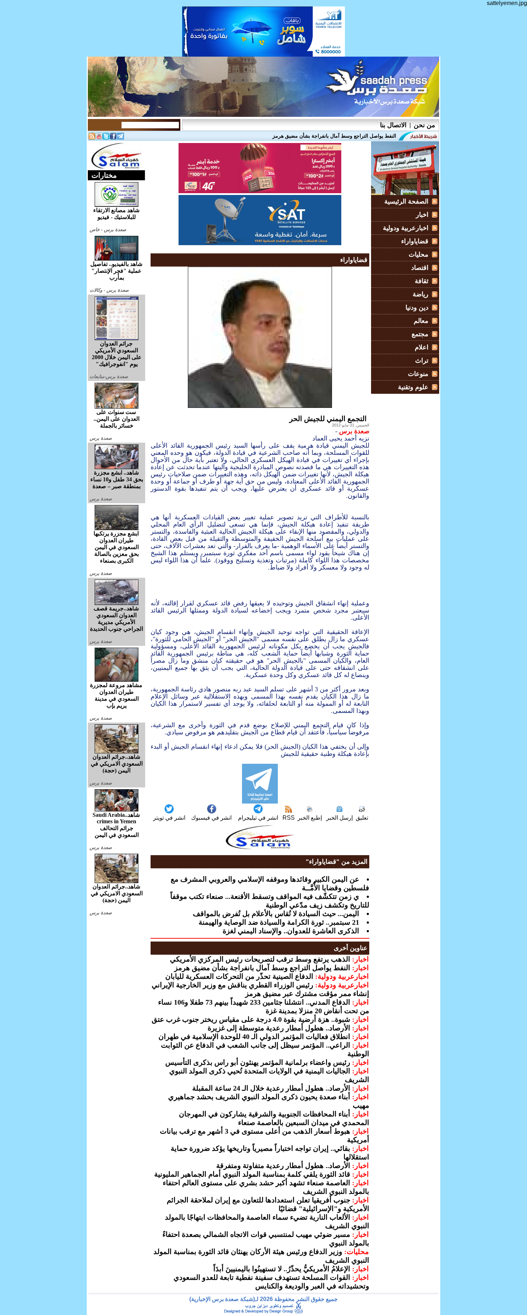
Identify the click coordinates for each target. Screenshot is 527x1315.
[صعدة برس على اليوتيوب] (99, 138)
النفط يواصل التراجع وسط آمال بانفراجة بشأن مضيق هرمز (262, 968)
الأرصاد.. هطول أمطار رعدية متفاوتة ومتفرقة (283, 1165)
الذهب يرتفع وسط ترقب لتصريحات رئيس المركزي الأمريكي (260, 959)
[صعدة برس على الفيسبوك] (113, 138)
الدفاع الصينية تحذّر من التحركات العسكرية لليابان (239, 976)
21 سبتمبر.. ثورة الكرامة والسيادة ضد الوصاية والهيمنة (279, 922)
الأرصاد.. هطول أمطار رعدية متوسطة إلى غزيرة (279, 1028)
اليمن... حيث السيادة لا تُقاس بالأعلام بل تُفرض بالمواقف (276, 914)
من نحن (424, 125)
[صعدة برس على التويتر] (106, 138)
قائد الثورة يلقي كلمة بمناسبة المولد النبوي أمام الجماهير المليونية (252, 1174)
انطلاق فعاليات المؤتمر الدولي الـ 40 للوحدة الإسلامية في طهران (254, 1036)
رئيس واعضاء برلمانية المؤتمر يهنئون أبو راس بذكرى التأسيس (257, 1062)
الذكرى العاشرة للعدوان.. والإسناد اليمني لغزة (291, 931)
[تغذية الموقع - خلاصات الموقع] (91, 138)
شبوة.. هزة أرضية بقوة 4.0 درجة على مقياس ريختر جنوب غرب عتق (251, 1019)
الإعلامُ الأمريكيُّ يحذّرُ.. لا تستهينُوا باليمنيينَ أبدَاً (281, 1269)
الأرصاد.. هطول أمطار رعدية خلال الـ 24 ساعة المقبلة (271, 1088)
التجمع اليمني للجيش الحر (328, 419)
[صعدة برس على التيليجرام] (120, 138)
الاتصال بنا (393, 125)
